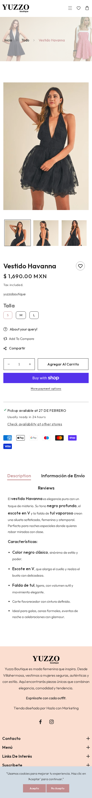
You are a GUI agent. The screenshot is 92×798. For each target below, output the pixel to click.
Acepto (34, 788)
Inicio (8, 40)
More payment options (46, 388)
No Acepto (58, 788)
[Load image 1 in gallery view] (17, 233)
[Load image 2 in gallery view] (46, 233)
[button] (70, 8)
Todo (25, 40)
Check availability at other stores (34, 424)
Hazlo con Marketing (62, 708)
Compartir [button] (17, 348)
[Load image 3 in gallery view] (74, 233)
